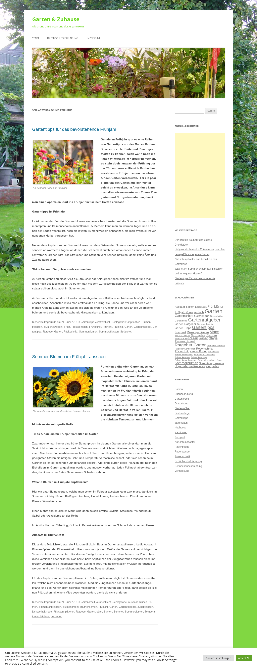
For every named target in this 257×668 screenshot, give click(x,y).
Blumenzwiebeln (53, 326)
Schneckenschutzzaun (186, 360)
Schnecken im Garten (204, 354)
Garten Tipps (183, 327)
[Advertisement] (200, 175)
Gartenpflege (182, 413)
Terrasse (218, 363)
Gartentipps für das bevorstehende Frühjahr (74, 129)
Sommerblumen (88, 331)
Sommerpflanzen (109, 331)
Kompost (180, 332)
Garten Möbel (216, 316)
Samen (108, 611)
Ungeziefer (182, 366)
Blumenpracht (71, 606)
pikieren (69, 611)
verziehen (56, 616)
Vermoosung (182, 470)
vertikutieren (197, 366)
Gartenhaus (201, 315)
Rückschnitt (71, 331)
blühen (143, 602)
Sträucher (125, 331)
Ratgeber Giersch (216, 345)
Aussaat (133, 602)
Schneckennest (182, 357)
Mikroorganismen (198, 332)
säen (99, 611)
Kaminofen (181, 432)
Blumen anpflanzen (50, 606)
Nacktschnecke (182, 335)
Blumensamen (88, 606)
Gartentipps (87, 321)
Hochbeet (180, 427)
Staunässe (205, 363)
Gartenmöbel (181, 320)
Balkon (190, 306)
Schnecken (213, 351)
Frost (67, 326)
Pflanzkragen (181, 338)
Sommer (118, 611)
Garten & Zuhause (55, 19)
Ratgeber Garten (52, 331)
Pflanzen (58, 611)
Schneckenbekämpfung (188, 465)
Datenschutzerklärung (62, 38)
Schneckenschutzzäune (210, 360)
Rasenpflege (208, 338)
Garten (128, 326)
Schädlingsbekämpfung (188, 461)
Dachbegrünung (184, 393)
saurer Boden (198, 351)
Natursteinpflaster (185, 441)
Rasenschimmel (185, 341)
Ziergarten (212, 366)
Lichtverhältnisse (42, 611)
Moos (214, 332)
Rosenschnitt (204, 348)
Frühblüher (95, 326)
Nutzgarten (198, 335)
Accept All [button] (244, 658)
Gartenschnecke (205, 324)
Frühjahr (107, 326)
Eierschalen (201, 307)
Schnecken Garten (184, 354)
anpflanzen (133, 321)
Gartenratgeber (142, 326)
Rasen (193, 338)
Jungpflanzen (145, 606)
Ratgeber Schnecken (185, 349)
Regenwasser (182, 451)
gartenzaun (181, 422)
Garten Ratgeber (185, 323)
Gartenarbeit (88, 602)
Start (35, 38)
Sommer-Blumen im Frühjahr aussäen (69, 356)
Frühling (118, 326)
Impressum (93, 38)
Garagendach (195, 312)
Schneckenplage (199, 357)
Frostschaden (80, 326)
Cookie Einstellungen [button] (218, 658)
